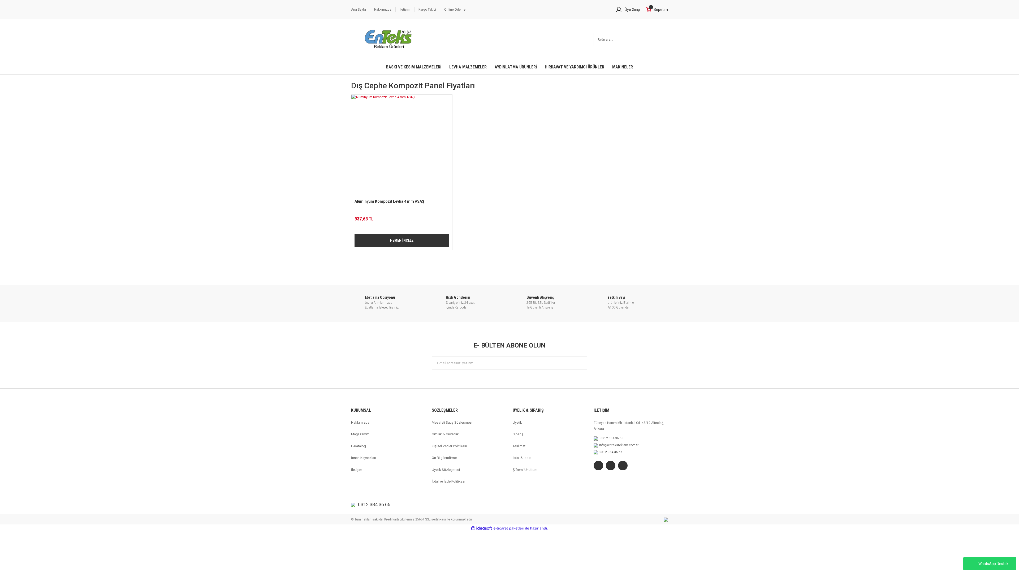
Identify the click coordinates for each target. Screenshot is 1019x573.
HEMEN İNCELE (401, 240)
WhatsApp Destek (993, 564)
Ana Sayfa (358, 9)
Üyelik (517, 422)
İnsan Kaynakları (363, 458)
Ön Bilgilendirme (444, 458)
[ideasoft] (481, 528)
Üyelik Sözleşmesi (446, 470)
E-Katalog (358, 446)
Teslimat (519, 446)
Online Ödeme (454, 9)
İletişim (405, 9)
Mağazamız (360, 434)
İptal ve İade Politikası (448, 481)
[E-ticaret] (508, 528)
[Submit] (580, 363)
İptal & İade (521, 458)
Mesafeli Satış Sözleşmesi (452, 422)
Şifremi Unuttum (525, 470)
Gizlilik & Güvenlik (445, 434)
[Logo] (388, 39)
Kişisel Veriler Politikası (449, 446)
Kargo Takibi (427, 9)
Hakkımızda (382, 9)
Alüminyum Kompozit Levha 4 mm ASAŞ (389, 201)
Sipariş (518, 434)
